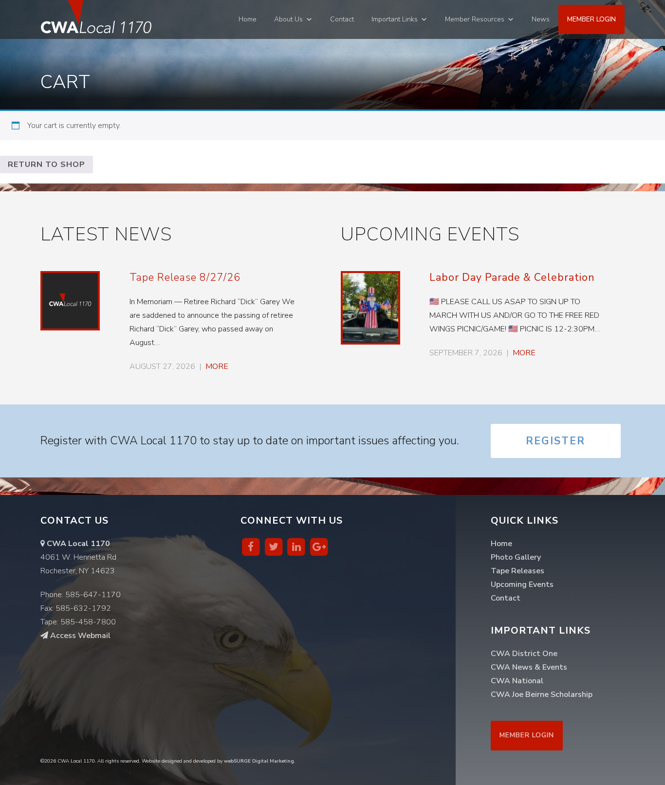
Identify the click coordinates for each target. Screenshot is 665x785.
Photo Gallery (516, 557)
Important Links (394, 19)
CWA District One (524, 653)
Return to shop (46, 164)
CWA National (517, 680)
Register (555, 441)
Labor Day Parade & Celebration (512, 277)
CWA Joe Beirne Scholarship (541, 694)
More (216, 366)
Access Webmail (79, 635)
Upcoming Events (522, 584)
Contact (342, 19)
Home (248, 19)
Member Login (591, 19)
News (541, 19)
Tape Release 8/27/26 (184, 277)
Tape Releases (517, 571)
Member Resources (474, 19)
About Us (288, 19)
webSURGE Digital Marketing (259, 761)
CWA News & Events (529, 667)
